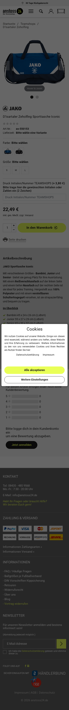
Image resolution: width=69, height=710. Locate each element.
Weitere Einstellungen (34, 379)
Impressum (48, 354)
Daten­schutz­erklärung (28, 354)
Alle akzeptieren (34, 370)
